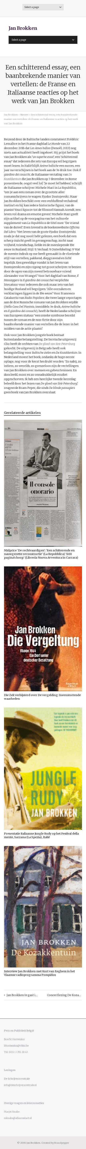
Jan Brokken (23, 28)
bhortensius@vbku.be (16, 1045)
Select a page (31, 7)
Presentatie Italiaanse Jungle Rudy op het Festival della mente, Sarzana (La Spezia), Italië (41, 835)
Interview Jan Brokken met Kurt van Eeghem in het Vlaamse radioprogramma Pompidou (39, 973)
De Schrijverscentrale (17, 1078)
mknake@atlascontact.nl (18, 1118)
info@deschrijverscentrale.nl (20, 1085)
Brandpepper (61, 1142)
